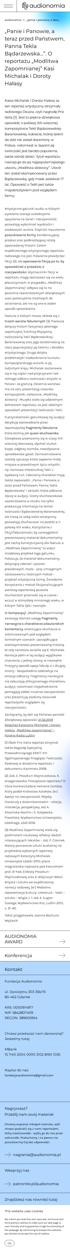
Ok (9, 1243)
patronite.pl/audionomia (36, 1184)
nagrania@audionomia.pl (37, 1154)
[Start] (43, 6)
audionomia (13, 20)
